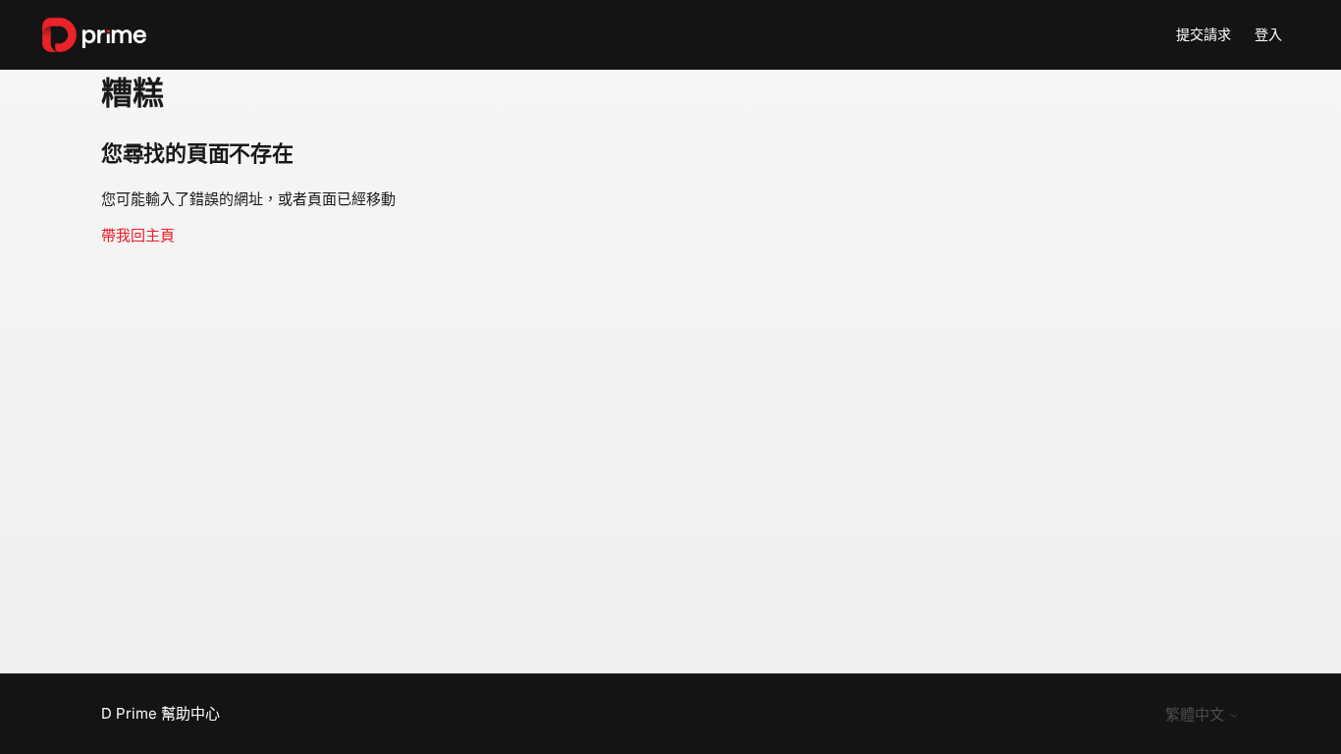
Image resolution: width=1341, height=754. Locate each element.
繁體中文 (1196, 714)
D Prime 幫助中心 (160, 713)
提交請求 (1203, 34)
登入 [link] (1268, 34)
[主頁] (94, 35)
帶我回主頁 (138, 235)
